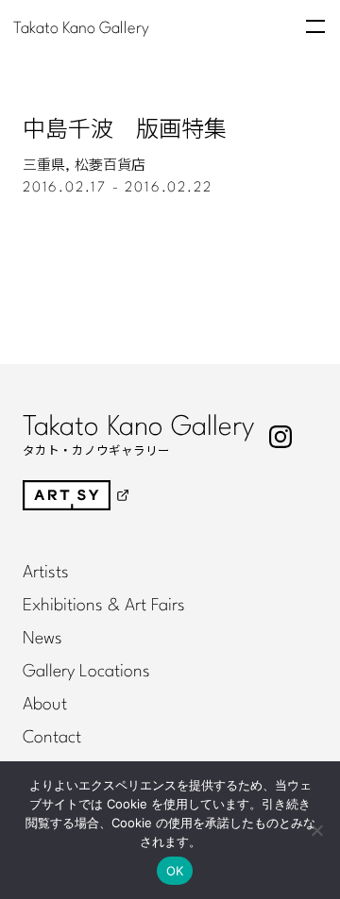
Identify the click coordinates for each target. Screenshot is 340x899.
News (42, 638)
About (45, 704)
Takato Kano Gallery (81, 28)
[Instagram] (280, 437)
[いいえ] (316, 830)
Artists (46, 572)
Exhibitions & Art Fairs (104, 605)
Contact (52, 737)
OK (175, 870)
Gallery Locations (86, 671)
